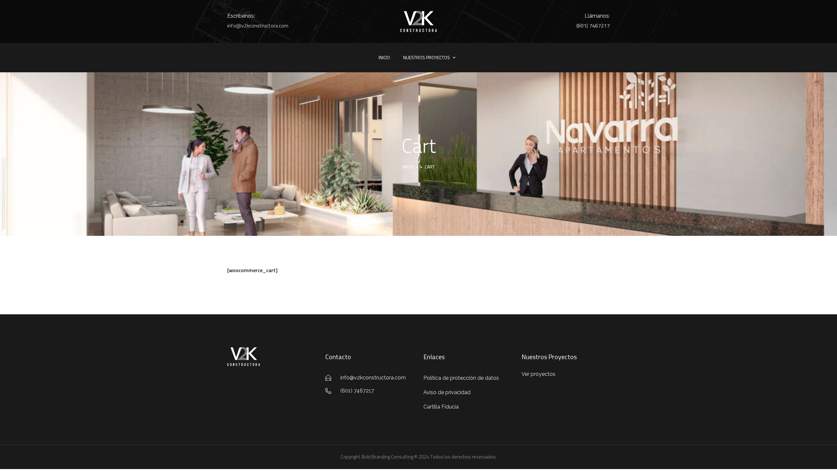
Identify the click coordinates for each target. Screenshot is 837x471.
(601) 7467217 (593, 25)
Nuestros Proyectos (426, 57)
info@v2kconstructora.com (257, 25)
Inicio (384, 57)
